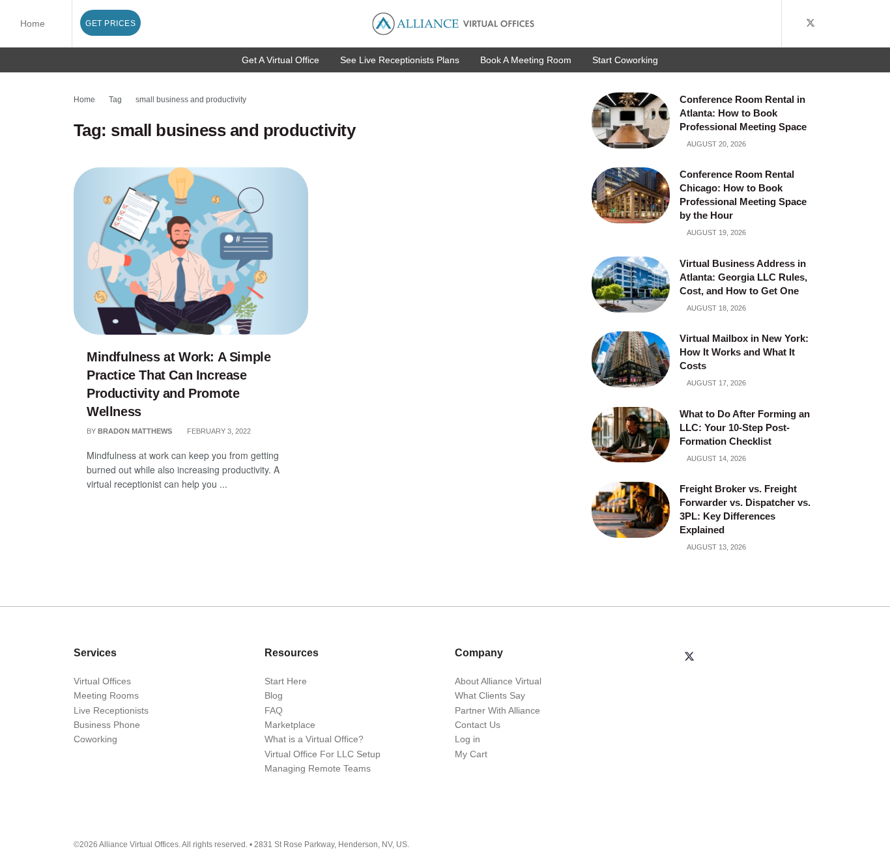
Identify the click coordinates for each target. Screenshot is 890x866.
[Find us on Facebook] (793, 23)
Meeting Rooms (106, 695)
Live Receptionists (111, 710)
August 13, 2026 (715, 547)
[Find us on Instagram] (860, 23)
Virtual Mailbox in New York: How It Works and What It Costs (744, 352)
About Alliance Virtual (498, 681)
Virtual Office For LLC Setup (322, 754)
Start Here (286, 681)
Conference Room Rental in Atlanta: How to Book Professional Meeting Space (744, 113)
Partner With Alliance (497, 710)
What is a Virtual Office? (314, 739)
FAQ (274, 710)
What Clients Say (490, 695)
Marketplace (290, 724)
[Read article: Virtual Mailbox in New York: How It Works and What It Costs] (631, 359)
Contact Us (477, 724)
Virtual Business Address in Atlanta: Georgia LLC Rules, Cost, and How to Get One (743, 277)
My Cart (471, 754)
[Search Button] (769, 23)
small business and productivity (191, 99)
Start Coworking (625, 60)
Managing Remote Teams (318, 768)
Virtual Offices (102, 681)
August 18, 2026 (715, 308)
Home (32, 23)
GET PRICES (110, 23)
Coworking (95, 739)
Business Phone (107, 724)
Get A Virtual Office (280, 60)
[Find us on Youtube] (827, 23)
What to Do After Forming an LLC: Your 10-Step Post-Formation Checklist (745, 427)
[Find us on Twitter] (810, 23)
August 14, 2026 (715, 458)
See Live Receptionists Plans (399, 60)
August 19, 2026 (715, 232)
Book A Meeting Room (525, 60)
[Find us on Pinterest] (876, 23)
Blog (274, 695)
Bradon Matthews (135, 431)
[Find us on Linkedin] (720, 657)
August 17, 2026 (715, 383)
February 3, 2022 (218, 431)
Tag (115, 99)
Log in (467, 739)
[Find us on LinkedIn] (844, 23)
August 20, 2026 (715, 144)
